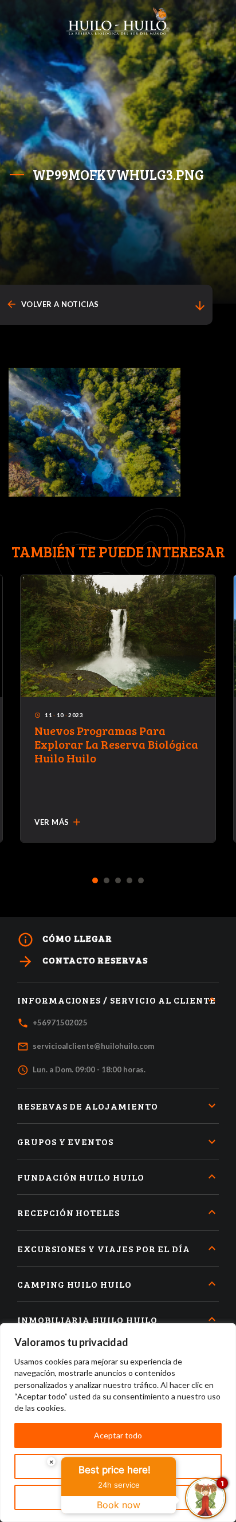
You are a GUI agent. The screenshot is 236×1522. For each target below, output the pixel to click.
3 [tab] (118, 881)
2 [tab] (106, 881)
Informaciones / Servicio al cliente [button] (116, 1000)
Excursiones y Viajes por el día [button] (103, 1248)
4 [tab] (129, 881)
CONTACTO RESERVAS (82, 961)
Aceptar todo (118, 1435)
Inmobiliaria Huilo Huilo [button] (87, 1319)
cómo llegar (64, 939)
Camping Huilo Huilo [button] (74, 1284)
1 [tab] (95, 881)
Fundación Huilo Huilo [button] (80, 1177)
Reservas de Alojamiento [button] (87, 1106)
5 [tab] (141, 881)
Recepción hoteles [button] (68, 1212)
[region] (118, 1422)
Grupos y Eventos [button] (65, 1141)
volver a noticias (52, 304)
